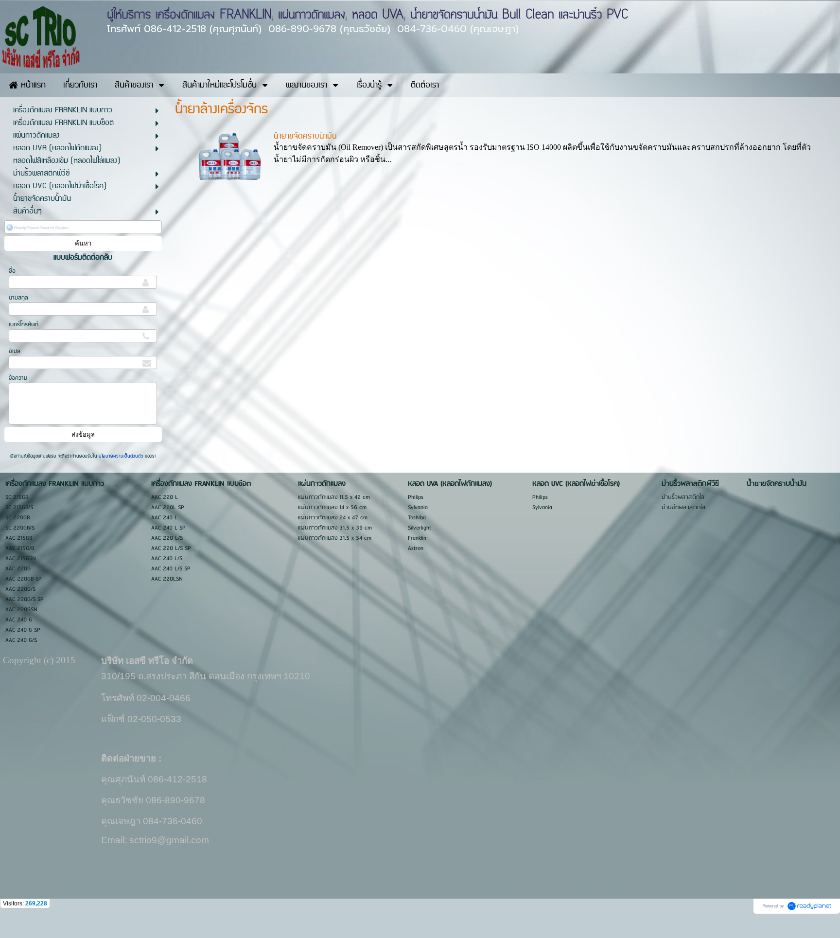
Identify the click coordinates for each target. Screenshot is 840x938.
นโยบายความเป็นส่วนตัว (121, 456)
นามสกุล (18, 298)
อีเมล (14, 351)
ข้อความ (18, 378)
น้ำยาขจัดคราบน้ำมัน (305, 136)
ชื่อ (12, 271)
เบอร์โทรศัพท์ (23, 324)
